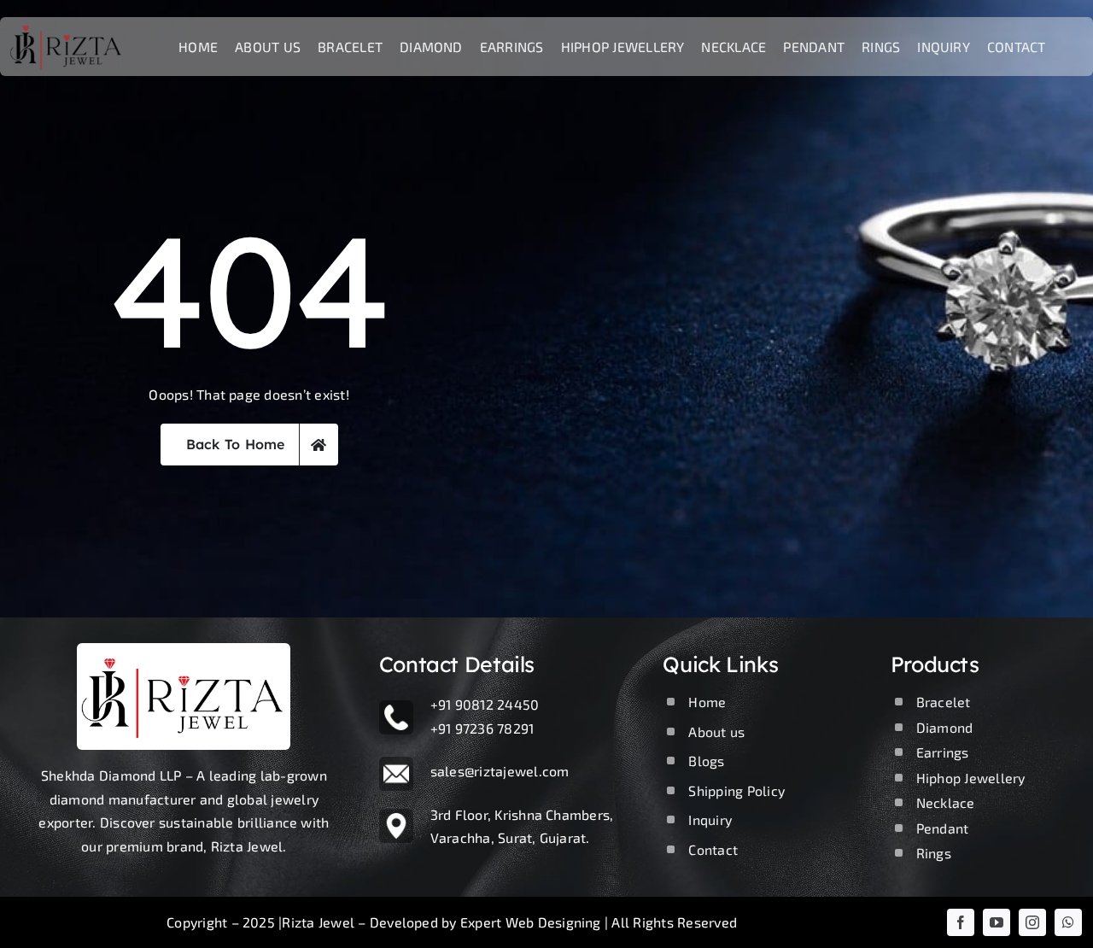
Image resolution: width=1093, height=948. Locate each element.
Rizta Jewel (318, 922)
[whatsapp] (1068, 922)
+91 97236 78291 (482, 728)
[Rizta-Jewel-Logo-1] (67, 23)
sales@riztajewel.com (500, 771)
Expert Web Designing (530, 922)
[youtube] (996, 922)
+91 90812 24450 (485, 704)
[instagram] (1032, 922)
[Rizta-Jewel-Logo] (183, 649)
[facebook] (960, 922)
